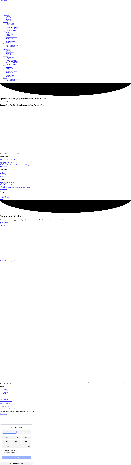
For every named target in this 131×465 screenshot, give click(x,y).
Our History (9, 33)
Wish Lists (8, 20)
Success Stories (9, 34)
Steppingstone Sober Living (12, 28)
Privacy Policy (3, 414)
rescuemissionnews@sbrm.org (7, 408)
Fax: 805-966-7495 (4, 406)
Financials (8, 35)
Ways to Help (6, 15)
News (4, 39)
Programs (5, 22)
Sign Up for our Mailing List (13, 45)
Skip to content (3, 0)
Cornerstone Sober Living (12, 27)
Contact (5, 43)
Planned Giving (10, 17)
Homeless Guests (10, 23)
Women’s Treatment (11, 26)
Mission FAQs (9, 38)
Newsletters (9, 42)
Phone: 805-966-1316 (5, 403)
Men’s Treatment (10, 24)
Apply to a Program (11, 30)
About (4, 31)
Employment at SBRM (11, 37)
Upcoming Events (10, 41)
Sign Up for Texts (10, 46)
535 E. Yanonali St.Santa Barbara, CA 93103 (6, 400)
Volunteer (8, 19)
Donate (8, 16)
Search (1, 153)
